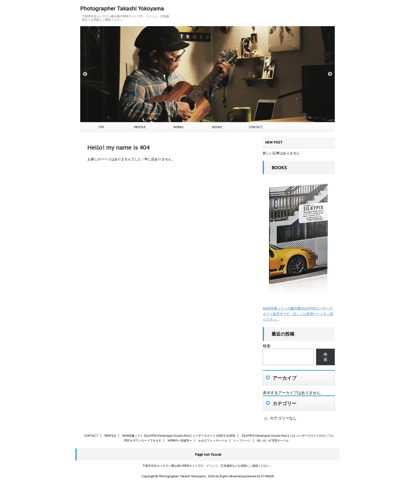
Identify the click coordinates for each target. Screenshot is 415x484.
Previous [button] (85, 74)
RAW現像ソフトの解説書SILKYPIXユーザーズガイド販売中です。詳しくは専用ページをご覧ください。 (298, 314)
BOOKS (217, 127)
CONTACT (256, 127)
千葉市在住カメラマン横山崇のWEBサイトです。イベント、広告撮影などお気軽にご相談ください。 (207, 465)
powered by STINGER (258, 476)
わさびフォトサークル (212, 440)
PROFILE (140, 127)
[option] (207, 74)
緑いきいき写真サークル (273, 440)
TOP (101, 127)
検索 (266, 345)
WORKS (178, 127)
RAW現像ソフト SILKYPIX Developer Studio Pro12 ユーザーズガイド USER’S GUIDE (178, 435)
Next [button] (330, 74)
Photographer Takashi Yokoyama (122, 8)
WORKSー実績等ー (180, 440)
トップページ (242, 440)
